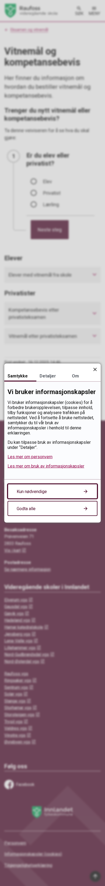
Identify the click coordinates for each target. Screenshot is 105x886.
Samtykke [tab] (18, 376)
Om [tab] (75, 376)
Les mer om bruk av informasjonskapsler (46, 466)
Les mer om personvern (30, 456)
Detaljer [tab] (48, 376)
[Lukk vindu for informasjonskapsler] (95, 369)
